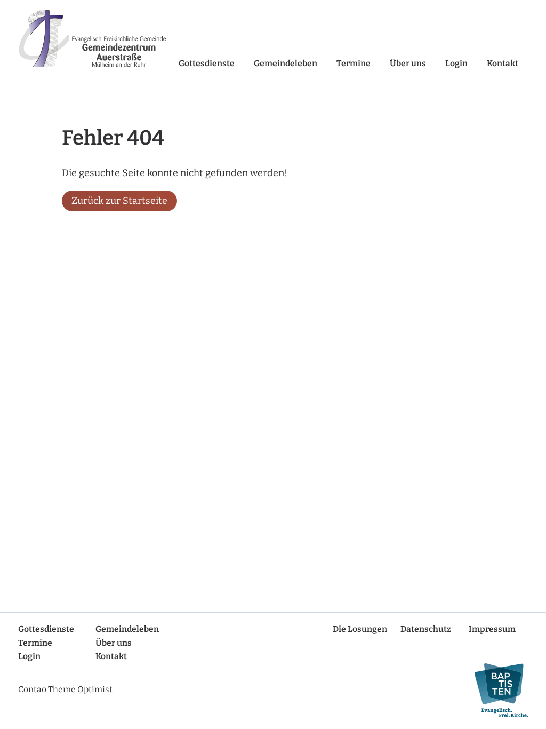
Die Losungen (360, 629)
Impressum (492, 629)
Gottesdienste (207, 63)
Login (456, 63)
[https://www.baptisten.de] (496, 690)
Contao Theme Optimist (65, 689)
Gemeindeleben (285, 63)
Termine (353, 63)
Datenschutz (425, 629)
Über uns (408, 63)
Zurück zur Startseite (119, 201)
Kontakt (502, 63)
